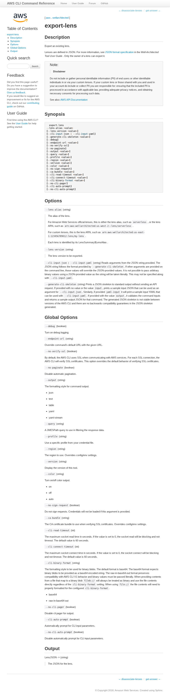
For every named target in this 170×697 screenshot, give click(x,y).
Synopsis (15, 41)
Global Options (18, 47)
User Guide (78, 3)
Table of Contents (22, 28)
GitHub (104, 3)
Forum (92, 3)
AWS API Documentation (73, 99)
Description (16, 37)
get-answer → (153, 10)
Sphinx (158, 690)
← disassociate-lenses (130, 10)
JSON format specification (119, 52)
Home (64, 3)
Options (14, 44)
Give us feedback (16, 92)
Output (13, 51)
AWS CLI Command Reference (31, 3)
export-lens (13, 34)
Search (35, 66)
